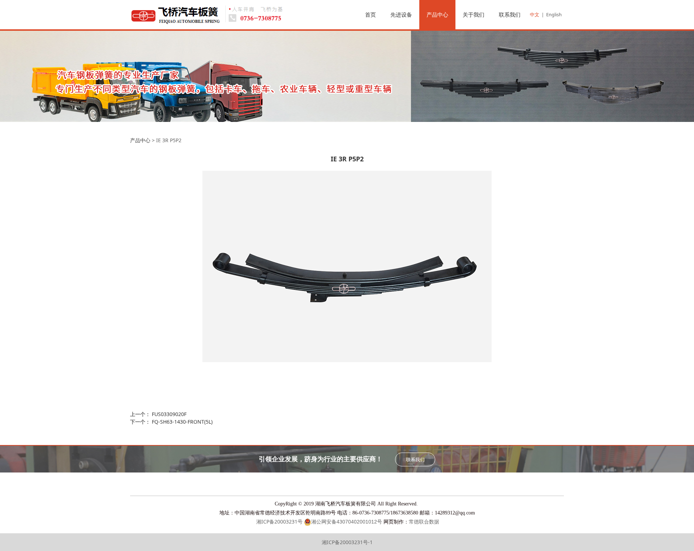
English (554, 14)
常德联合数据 (424, 522)
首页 (370, 14)
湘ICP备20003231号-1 (347, 542)
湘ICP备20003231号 (279, 521)
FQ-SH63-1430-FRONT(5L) (182, 421)
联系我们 (509, 14)
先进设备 (401, 14)
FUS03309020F (169, 414)
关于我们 (473, 14)
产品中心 (437, 14)
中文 (534, 14)
